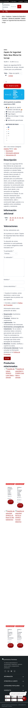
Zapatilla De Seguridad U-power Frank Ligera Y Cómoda (19, 491)
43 (20, 218)
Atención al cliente (10, 681)
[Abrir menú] (3, 11)
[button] (24, 698)
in (14, 671)
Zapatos (5, 49)
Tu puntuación (9, 251)
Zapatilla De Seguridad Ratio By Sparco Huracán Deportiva (19, 634)
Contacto (7, 690)
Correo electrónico (10, 286)
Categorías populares (12, 685)
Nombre (7, 279)
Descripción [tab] (9, 151)
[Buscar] (19, 6)
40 (15, 218)
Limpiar (10, 76)
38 (10, 218)
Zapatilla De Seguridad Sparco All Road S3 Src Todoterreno (11, 634)
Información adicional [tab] (12, 153)
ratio (15, 149)
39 (13, 218)
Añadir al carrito (13, 86)
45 (10, 220)
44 (22, 218)
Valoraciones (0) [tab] (11, 155)
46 (13, 220)
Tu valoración (8, 257)
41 (17, 218)
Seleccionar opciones (10, 501)
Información (8, 676)
